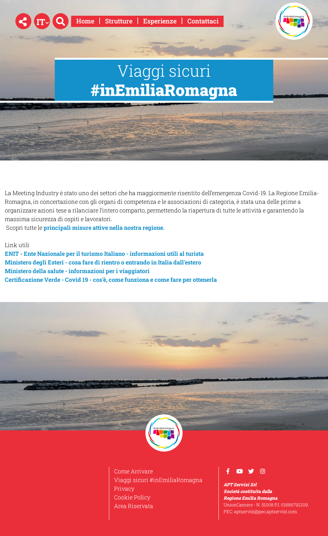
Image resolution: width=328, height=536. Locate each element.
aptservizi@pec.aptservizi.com (265, 511)
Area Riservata (133, 506)
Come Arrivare (133, 471)
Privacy (124, 488)
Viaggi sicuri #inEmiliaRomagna (158, 480)
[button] (23, 21)
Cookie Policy (132, 497)
